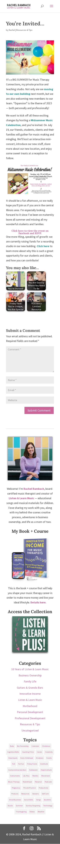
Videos (32, 811)
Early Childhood (26, 758)
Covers (39, 752)
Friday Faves (32, 764)
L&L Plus (26, 776)
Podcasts (48, 782)
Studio (10, 805)
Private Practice (29, 788)
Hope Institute (46, 770)
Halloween (33, 770)
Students (47, 800)
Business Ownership (30, 675)
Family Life (30, 681)
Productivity (43, 788)
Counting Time (28, 752)
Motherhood (30, 706)
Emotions (39, 758)
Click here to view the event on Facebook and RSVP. (30, 232)
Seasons (35, 794)
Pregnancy (16, 788)
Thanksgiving (21, 811)
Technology (47, 805)
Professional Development (30, 718)
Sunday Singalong (33, 805)
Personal (38, 782)
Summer (19, 805)
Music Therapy (14, 782)
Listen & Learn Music (30, 700)
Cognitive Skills (13, 752)
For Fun (21, 764)
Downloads (12, 758)
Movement (45, 776)
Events (49, 758)
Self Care (45, 794)
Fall (13, 764)
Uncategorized (30, 730)
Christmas (46, 746)
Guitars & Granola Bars (30, 687)
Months (35, 776)
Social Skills (28, 800)
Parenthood (27, 782)
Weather (41, 811)
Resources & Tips (24, 30)
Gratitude (44, 764)
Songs (38, 800)
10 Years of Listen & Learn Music (30, 669)
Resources (25, 794)
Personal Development (30, 712)
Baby (12, 746)
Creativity (49, 752)
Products (14, 794)
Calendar (35, 746)
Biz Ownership (22, 746)
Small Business (15, 800)
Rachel (12, 30)
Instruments (15, 776)
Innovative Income (30, 693)
